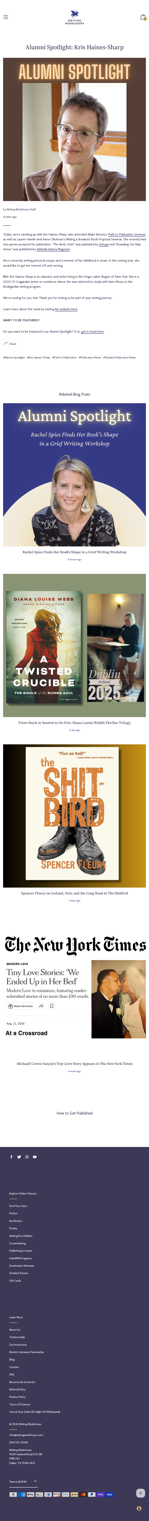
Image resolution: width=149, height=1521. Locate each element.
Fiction (13, 1213)
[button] (143, 17)
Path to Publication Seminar (126, 234)
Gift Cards (15, 1280)
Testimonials (17, 1337)
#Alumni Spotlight (14, 357)
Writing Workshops (30, 1424)
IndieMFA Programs (20, 1258)
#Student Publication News (119, 357)
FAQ (11, 1374)
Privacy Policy (17, 1397)
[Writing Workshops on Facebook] (11, 1157)
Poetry (13, 1228)
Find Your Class (18, 1206)
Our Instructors (18, 1344)
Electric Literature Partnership (26, 1352)
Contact (14, 1367)
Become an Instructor (22, 1382)
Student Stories (18, 1273)
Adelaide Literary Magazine (53, 249)
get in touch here (92, 331)
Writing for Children (20, 1236)
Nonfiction (15, 1221)
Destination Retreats (21, 1265)
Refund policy (17, 1389)
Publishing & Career (20, 1250)
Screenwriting (17, 1243)
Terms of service (19, 1404)
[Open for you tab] (139, 1508)
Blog (12, 1359)
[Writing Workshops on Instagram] (27, 1157)
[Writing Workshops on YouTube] (35, 1157)
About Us (14, 1329)
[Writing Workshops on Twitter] (19, 1157)
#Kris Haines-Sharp (38, 357)
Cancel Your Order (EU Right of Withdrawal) (34, 1412)
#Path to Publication (64, 357)
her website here (66, 309)
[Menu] (6, 17)
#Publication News (90, 357)
